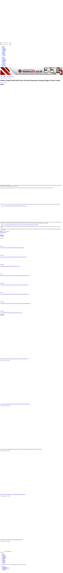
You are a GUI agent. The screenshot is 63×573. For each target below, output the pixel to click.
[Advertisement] (29, 177)
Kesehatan (4, 50)
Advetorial (4, 55)
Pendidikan (4, 60)
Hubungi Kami (4, 568)
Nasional (3, 48)
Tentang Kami (4, 567)
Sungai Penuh (12, 76)
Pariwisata (4, 52)
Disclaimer (4, 569)
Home (3, 46)
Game (3, 51)
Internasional (4, 49)
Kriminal (3, 53)
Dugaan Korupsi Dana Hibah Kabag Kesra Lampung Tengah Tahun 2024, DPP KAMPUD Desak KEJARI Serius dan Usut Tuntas (20, 449)
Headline (1, 232)
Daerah (3, 47)
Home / (1, 76)
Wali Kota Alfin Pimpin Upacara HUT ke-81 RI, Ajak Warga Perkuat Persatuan (12, 494)
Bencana (3, 54)
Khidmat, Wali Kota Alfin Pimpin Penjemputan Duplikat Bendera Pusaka (11, 539)
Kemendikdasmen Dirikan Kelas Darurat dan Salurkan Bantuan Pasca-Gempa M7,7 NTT (14, 358)
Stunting (4, 232)
